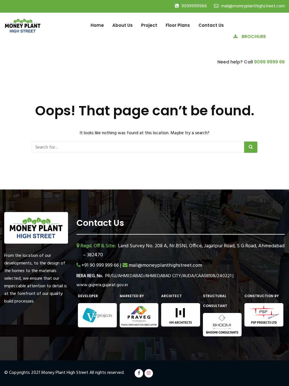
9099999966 (194, 6)
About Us (122, 25)
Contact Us (211, 25)
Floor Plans (178, 25)
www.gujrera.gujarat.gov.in (102, 285)
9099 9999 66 (269, 62)
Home (97, 25)
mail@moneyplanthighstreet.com (253, 6)
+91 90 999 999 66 (101, 265)
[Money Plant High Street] (22, 25)
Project (149, 25)
